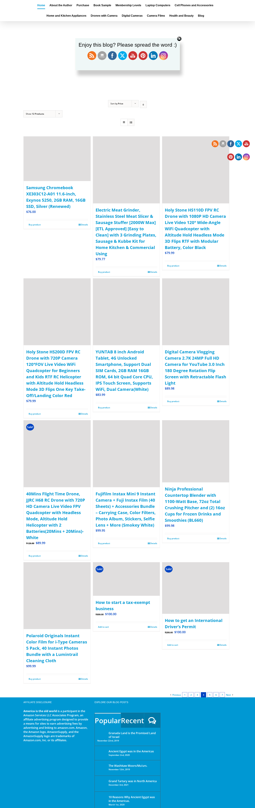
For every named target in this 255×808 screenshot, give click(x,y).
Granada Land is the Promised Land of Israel (132, 735)
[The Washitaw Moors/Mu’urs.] (101, 768)
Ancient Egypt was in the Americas (131, 751)
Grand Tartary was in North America (133, 781)
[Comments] (152, 720)
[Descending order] (143, 104)
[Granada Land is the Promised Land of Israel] (101, 733)
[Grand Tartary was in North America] (101, 783)
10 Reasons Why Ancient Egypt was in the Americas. (132, 799)
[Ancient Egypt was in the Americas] (101, 751)
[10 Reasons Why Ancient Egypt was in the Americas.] (101, 800)
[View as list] (131, 122)
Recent (132, 720)
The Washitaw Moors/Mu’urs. (128, 766)
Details (84, 224)
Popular (108, 720)
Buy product (35, 224)
